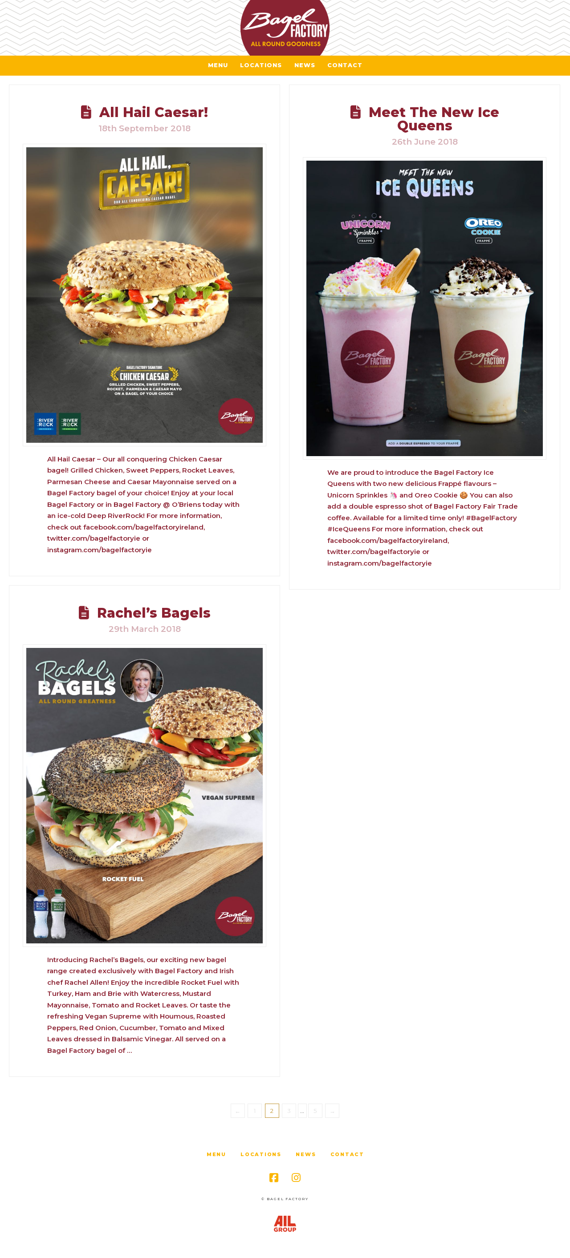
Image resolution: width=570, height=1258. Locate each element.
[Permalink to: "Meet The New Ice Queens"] (424, 308)
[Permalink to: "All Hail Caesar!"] (144, 294)
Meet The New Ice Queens (434, 119)
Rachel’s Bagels (154, 613)
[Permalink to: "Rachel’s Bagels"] (144, 795)
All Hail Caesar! (153, 112)
